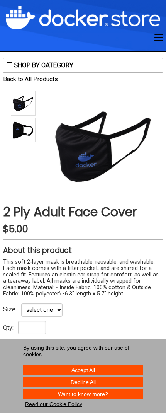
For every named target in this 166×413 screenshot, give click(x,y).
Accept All (83, 370)
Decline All (83, 382)
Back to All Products (30, 79)
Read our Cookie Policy (53, 404)
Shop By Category (42, 65)
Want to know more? (83, 394)
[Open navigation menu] (158, 37)
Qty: (8, 327)
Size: (10, 309)
